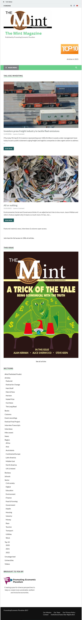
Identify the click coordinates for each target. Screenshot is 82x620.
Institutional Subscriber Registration (63, 614)
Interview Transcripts (12, 425)
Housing (9, 512)
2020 (8, 545)
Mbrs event (9, 433)
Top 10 (7, 542)
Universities (9, 560)
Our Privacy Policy (69, 612)
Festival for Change (13, 385)
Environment (10, 494)
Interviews (8, 429)
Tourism (9, 527)
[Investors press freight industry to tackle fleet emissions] (41, 104)
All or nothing (10, 205)
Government (10, 505)
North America (11, 465)
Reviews (8, 473)
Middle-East (10, 461)
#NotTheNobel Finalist (13, 374)
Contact (45, 614)
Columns (8, 414)
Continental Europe (13, 454)
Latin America (11, 458)
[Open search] (76, 67)
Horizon (9, 395)
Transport (9, 531)
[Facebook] (74, 6)
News (7, 436)
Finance (9, 498)
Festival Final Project (12, 422)
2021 (8, 549)
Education (9, 490)
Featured (9, 381)
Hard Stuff (9, 388)
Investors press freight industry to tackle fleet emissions (31, 131)
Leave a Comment (18, 134)
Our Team (57, 612)
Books (7, 411)
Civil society (10, 483)
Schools (7, 476)
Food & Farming (11, 501)
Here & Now (10, 392)
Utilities (9, 534)
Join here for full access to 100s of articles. (19, 238)
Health (8, 509)
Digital (8, 487)
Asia (7, 447)
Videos (7, 564)
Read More (8, 148)
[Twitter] (71, 6)
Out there (9, 403)
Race (7, 523)
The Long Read (11, 406)
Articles (7, 378)
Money (8, 520)
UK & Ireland (10, 468)
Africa (8, 443)
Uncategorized (10, 557)
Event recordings (11, 418)
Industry (9, 516)
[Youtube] (77, 6)
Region (7, 440)
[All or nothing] (41, 179)
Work (8, 538)
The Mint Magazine (23, 33)
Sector (7, 480)
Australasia (10, 450)
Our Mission (47, 612)
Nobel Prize (10, 399)
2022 (8, 552)
